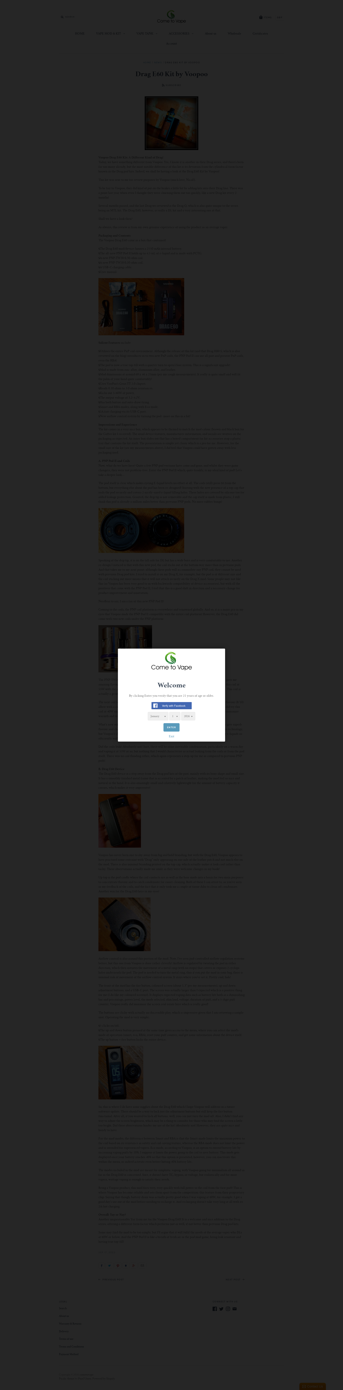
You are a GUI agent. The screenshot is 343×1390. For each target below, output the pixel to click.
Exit (171, 736)
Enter (171, 727)
